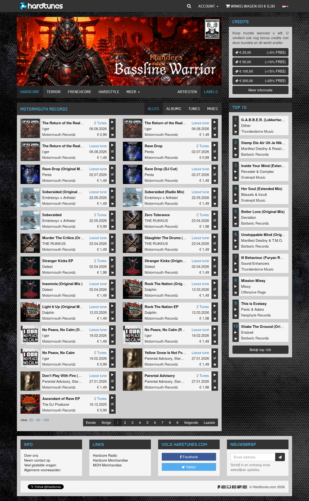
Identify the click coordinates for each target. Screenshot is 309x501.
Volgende (191, 422)
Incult (262, 194)
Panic (245, 309)
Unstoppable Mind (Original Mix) (268, 234)
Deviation (248, 217)
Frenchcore (79, 91)
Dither (246, 125)
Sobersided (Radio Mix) (164, 191)
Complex (267, 171)
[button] (189, 6)
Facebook (190, 456)
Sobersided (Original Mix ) (64, 191)
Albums (174, 108)
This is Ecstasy (254, 303)
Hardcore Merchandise (110, 460)
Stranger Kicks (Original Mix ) (170, 260)
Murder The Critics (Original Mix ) (70, 237)
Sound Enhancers (255, 263)
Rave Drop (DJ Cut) (161, 168)
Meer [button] (132, 91)
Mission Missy (253, 280)
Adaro (259, 309)
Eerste (91, 422)
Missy (246, 286)
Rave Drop (153, 145)
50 (38, 419)
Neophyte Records (256, 314)
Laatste (209, 422)
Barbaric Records (255, 154)
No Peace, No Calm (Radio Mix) (171, 329)
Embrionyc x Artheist (58, 197)
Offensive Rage (253, 292)
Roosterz (279, 148)
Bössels (247, 194)
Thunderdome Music (257, 131)
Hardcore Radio (105, 455)
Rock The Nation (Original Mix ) (171, 283)
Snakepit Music (253, 177)
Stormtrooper (184, 358)
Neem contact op (37, 460)
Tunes (194, 108)
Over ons (31, 455)
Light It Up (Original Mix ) (63, 306)
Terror (54, 91)
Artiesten (187, 91)
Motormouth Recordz (59, 134)
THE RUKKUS (156, 220)
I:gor (45, 128)
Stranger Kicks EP (57, 260)
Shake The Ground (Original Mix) (269, 326)
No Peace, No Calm (58, 352)
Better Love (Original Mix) (263, 211)
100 (46, 419)
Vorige (106, 422)
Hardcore (30, 91)
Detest (47, 266)
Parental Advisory (158, 358)
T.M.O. (277, 240)
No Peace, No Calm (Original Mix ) (70, 329)
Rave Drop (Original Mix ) (63, 168)
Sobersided (52, 214)
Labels (211, 91)
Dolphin (150, 289)
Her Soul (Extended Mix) (261, 188)
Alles (153, 108)
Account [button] (207, 6)
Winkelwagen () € (252, 6)
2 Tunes (100, 122)
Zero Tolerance (157, 214)
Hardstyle (109, 91)
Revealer (248, 171)
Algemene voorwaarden (42, 469)
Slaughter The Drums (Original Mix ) (175, 237)
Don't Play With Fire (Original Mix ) (71, 375)
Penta (149, 151)
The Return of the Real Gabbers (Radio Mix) (181, 122)
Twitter (190, 466)
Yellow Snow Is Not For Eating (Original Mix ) (183, 352)
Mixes (212, 108)
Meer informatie (260, 90)
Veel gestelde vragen (40, 465)
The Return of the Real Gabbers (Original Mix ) (81, 145)
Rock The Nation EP (161, 306)
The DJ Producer (55, 404)
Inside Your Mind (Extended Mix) (268, 165)
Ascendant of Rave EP (61, 398)
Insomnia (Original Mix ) (62, 283)
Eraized (247, 332)
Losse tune (200, 122)
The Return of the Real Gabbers (69, 122)
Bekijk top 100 (260, 349)
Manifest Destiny (254, 148)
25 (31, 419)
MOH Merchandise (107, 465)
